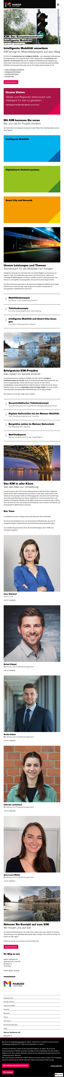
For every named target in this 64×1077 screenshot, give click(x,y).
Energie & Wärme (9, 1002)
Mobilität (6, 1009)
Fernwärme (7, 1021)
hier (53, 1060)
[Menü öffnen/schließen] (58, 4)
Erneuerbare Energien (11, 1024)
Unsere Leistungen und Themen (14, 69)
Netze (5, 1028)
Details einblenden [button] (56, 1065)
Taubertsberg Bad (9, 1005)
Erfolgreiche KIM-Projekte (13, 72)
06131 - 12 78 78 (14, 970)
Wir (3, 1042)
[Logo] (14, 982)
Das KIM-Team (9, 76)
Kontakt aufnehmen (11, 82)
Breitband (7, 1013)
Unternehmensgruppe (17, 1042)
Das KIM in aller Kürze (11, 74)
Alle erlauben (7, 1072)
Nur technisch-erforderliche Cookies (15, 1065)
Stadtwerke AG (8, 998)
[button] (32, 299)
